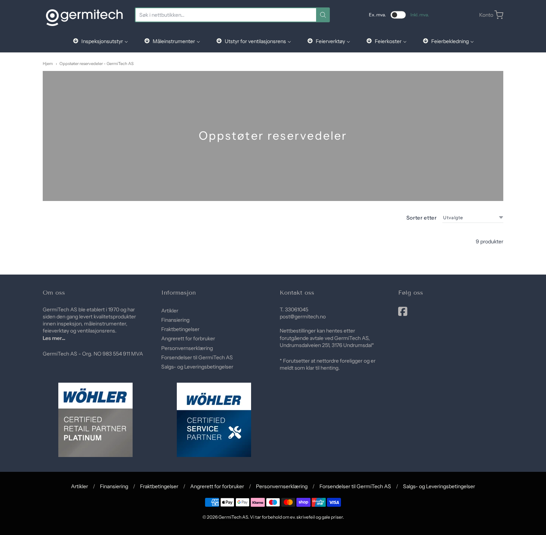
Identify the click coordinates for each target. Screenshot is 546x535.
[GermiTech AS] (84, 15)
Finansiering (175, 320)
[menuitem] (100, 41)
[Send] (323, 14)
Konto (486, 15)
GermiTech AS (233, 517)
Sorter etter (421, 217)
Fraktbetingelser (180, 329)
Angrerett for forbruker (188, 338)
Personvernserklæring (187, 348)
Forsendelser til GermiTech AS (197, 357)
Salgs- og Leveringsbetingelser (197, 366)
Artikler (169, 310)
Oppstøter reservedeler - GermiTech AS (96, 63)
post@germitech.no (303, 316)
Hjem (48, 63)
